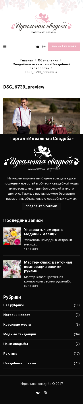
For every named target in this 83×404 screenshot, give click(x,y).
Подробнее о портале (41, 206)
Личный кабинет (64, 46)
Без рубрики (13, 305)
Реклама (10, 354)
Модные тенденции (19, 334)
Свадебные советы (19, 363)
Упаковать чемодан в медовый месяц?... (44, 231)
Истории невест (16, 315)
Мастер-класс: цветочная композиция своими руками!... (48, 266)
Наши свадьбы (15, 344)
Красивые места (17, 325)
